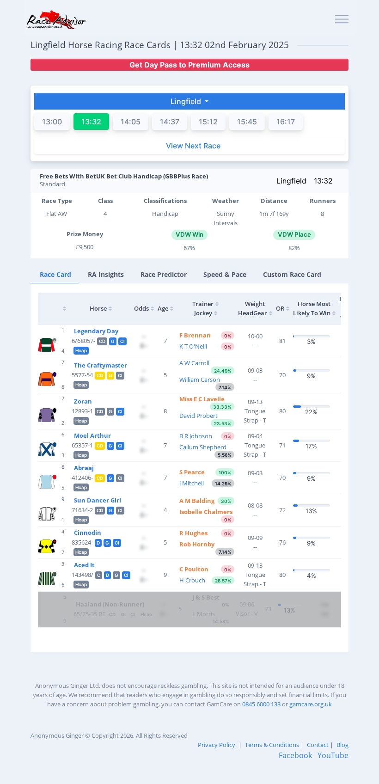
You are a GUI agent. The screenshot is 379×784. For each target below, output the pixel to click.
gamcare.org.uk (310, 704)
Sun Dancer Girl (97, 500)
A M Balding (196, 500)
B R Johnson (195, 436)
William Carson (199, 379)
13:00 (52, 121)
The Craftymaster (100, 365)
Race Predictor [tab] (164, 274)
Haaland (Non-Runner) (110, 604)
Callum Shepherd (202, 447)
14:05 (131, 121)
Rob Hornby (196, 544)
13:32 (323, 180)
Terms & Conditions (272, 745)
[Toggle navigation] (341, 19)
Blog (342, 745)
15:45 (247, 121)
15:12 (208, 121)
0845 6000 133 (261, 704)
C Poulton (193, 569)
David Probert (198, 415)
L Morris (203, 614)
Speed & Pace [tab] (224, 274)
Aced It (84, 565)
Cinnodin (87, 532)
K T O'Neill (193, 346)
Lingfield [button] (187, 101)
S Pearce (192, 472)
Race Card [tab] (55, 274)
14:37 (169, 121)
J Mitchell (191, 483)
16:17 (285, 121)
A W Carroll (194, 363)
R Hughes (193, 533)
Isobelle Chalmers (205, 512)
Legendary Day (96, 331)
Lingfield (291, 180)
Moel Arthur (92, 435)
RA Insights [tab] (106, 274)
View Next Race (193, 145)
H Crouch (192, 580)
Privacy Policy (216, 745)
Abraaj (84, 468)
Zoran (83, 401)
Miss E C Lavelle (202, 399)
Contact (318, 745)
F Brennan (195, 335)
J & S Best (206, 597)
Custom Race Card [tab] (292, 274)
